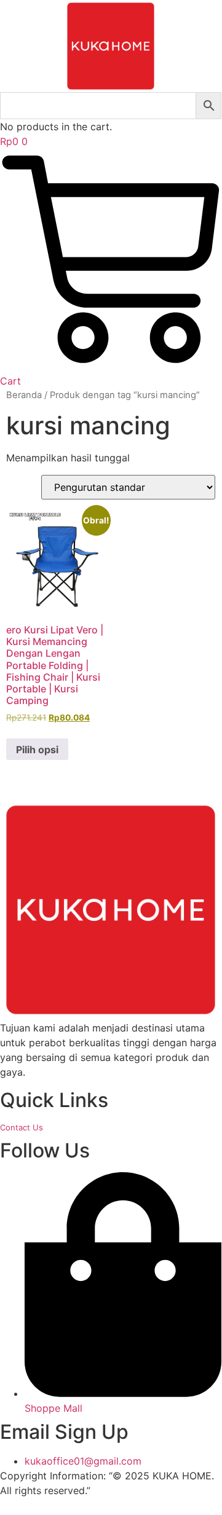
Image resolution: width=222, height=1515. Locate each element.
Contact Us (21, 1127)
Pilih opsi (37, 749)
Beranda (24, 395)
